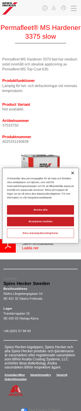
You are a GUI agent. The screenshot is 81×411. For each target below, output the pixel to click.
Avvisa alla (40, 209)
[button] (45, 9)
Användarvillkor (14, 375)
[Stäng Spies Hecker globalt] (63, 8)
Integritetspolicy (40, 375)
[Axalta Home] (10, 10)
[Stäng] (73, 173)
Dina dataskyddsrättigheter (40, 233)
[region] (40, 205)
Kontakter (10, 278)
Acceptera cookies (41, 221)
